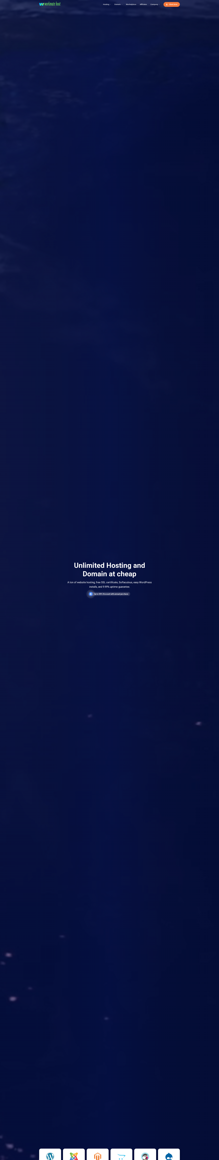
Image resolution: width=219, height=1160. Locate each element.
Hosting (106, 4)
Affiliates (143, 4)
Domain (117, 4)
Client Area (173, 4)
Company (154, 4)
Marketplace (131, 4)
